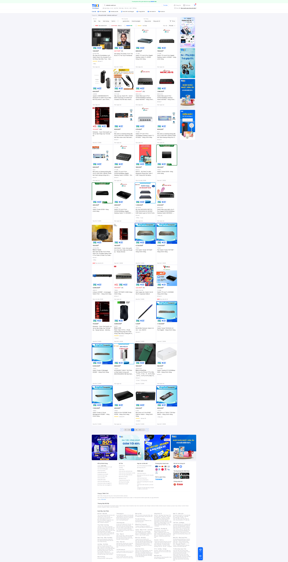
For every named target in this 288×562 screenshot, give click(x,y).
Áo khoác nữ (126, 516)
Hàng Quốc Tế (158, 513)
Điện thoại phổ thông (104, 540)
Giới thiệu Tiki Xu (122, 478)
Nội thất (141, 541)
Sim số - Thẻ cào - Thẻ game (165, 546)
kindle (157, 505)
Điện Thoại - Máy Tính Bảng (105, 537)
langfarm (104, 507)
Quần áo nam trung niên (124, 530)
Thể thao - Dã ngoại (160, 517)
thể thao (135, 8)
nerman (160, 505)
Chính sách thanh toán (142, 478)
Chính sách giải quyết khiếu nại (125, 474)
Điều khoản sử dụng (123, 476)
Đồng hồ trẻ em (149, 527)
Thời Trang (165, 515)
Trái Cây (99, 526)
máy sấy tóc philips (182, 551)
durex (127, 505)
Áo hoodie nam (122, 526)
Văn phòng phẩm (165, 557)
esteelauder (107, 505)
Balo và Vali (138, 513)
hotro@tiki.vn (109, 483)
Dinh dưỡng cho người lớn (105, 520)
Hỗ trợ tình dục (108, 553)
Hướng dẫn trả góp (102, 479)
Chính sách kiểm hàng (102, 476)
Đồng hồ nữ (142, 526)
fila (114, 507)
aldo (145, 505)
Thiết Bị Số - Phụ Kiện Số (160, 528)
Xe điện (167, 550)
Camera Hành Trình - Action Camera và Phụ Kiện (181, 541)
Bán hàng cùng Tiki (141, 467)
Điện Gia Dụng (101, 556)
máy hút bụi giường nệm (181, 556)
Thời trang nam (120, 522)
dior (102, 505)
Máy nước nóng (181, 518)
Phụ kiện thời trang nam (143, 521)
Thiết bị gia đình (109, 558)
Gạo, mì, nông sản (104, 530)
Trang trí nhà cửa (138, 539)
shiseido (99, 507)
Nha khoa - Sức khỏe (162, 545)
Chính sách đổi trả (101, 477)
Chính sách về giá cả (141, 473)
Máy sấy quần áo (179, 520)
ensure (124, 505)
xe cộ (111, 8)
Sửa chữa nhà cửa (141, 540)
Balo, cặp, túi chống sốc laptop (144, 516)
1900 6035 (103, 499)
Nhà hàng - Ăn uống (161, 544)
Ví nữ (130, 551)
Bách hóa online (160, 521)
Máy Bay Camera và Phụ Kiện (181, 546)
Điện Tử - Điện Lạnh (178, 513)
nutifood (153, 505)
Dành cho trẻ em (103, 532)
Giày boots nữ (121, 538)
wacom (164, 505)
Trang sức (137, 526)
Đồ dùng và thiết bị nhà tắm (144, 542)
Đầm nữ (121, 515)
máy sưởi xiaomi (182, 555)
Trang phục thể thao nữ (178, 524)
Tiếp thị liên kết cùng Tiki (124, 480)
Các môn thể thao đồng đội (182, 530)
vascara (99, 505)
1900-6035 (103, 465)
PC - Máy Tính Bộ (141, 535)
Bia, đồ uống (102, 531)
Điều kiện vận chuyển (123, 483)
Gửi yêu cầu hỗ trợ (101, 470)
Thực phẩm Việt (108, 527)
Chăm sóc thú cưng (139, 550)
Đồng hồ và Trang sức (141, 524)
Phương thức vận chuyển (103, 474)
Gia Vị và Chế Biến (142, 553)
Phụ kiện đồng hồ (141, 527)
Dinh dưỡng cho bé (104, 518)
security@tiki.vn (108, 485)
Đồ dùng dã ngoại (182, 525)
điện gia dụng (106, 8)
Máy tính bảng (103, 541)
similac (179, 505)
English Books (162, 558)
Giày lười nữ (127, 538)
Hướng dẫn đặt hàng (102, 472)
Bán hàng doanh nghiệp (124, 482)
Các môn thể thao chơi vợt (181, 531)
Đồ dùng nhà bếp (101, 558)
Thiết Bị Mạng (143, 533)
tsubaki (116, 507)
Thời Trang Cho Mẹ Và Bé (103, 515)
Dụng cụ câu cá (179, 529)
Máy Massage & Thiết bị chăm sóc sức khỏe (106, 549)
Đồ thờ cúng (140, 545)
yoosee (173, 505)
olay (176, 505)
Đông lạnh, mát (106, 529)
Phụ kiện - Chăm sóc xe (159, 550)
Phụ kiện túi (130, 552)
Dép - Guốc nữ (126, 535)
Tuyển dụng (121, 469)
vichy (111, 507)
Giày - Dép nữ (120, 534)
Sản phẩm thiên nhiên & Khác (105, 550)
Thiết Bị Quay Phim (181, 545)
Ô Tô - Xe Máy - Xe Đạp (160, 549)
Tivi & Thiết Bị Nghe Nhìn (161, 524)
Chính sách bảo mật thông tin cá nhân (127, 473)
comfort (183, 505)
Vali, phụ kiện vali (148, 516)
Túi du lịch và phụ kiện (143, 515)
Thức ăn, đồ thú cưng (104, 533)
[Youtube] (178, 466)
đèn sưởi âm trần (179, 559)
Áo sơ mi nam (125, 525)
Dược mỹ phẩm (109, 554)
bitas (187, 505)
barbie (117, 505)
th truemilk (112, 505)
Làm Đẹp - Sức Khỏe (103, 544)
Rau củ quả (102, 527)
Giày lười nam (119, 543)
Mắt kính (147, 520)
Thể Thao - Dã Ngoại (178, 522)
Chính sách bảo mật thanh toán (125, 471)
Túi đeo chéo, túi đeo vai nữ (122, 551)
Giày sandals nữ (123, 536)
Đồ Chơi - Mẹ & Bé (102, 513)
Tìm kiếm (165, 5)
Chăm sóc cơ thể (104, 548)
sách (130, 8)
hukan (108, 507)
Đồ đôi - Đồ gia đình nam (126, 527)
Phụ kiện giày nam (123, 545)
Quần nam (125, 524)
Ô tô (162, 551)
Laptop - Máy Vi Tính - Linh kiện (143, 529)
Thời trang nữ (119, 513)
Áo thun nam (119, 524)
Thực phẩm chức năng (105, 547)
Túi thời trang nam (121, 555)
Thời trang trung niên (123, 520)
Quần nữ (125, 515)
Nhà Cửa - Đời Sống (140, 537)
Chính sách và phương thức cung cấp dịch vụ (145, 482)
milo (138, 505)
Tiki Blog (121, 467)
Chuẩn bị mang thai (104, 522)
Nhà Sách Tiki (158, 555)
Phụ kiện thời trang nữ (140, 520)
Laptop (147, 535)
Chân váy (126, 517)
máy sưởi (175, 550)
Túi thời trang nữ (120, 549)
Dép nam (123, 544)
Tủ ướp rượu (186, 520)
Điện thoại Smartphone (102, 539)
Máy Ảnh (184, 546)
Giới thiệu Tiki (122, 465)
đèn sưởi (179, 550)
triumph (148, 505)
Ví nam (117, 556)
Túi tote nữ (124, 552)
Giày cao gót (119, 535)
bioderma (132, 505)
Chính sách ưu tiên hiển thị (142, 479)
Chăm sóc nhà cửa (106, 535)
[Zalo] (181, 466)
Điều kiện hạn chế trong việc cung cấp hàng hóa (145, 476)
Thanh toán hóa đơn (158, 541)
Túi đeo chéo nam (124, 556)
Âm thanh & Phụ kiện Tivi (178, 515)
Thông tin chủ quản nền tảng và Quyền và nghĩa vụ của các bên (145, 488)
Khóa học (166, 541)
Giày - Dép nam (120, 541)
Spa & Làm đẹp (163, 542)
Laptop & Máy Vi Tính (164, 522)
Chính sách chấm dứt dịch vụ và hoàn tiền (145, 485)
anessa (168, 505)
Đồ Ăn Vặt (140, 554)
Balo (136, 515)
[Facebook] (175, 466)
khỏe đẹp (121, 8)
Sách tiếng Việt (157, 557)
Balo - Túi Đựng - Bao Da (181, 542)
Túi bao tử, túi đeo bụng (128, 557)
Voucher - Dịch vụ (159, 540)
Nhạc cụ (145, 545)
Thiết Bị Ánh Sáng (181, 540)
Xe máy (158, 551)
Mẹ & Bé (162, 520)
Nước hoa (102, 553)
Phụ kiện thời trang (140, 519)
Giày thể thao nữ (183, 532)
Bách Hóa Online (139, 549)
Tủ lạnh (177, 516)
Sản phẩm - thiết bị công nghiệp (162, 523)
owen (120, 505)
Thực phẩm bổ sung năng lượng (181, 533)
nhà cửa (126, 8)
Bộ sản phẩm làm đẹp (105, 553)
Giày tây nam (126, 543)
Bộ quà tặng (141, 556)
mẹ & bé (116, 8)
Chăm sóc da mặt (101, 545)
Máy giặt (177, 517)
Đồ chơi (110, 515)
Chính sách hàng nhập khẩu (103, 481)
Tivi (176, 518)
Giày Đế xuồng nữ (125, 539)
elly (135, 505)
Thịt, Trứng (104, 526)
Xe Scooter (165, 551)
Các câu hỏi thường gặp (103, 468)
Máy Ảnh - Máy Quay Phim (180, 537)
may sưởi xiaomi (179, 554)
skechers (142, 505)
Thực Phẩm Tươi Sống (103, 525)
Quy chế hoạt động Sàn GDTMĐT (144, 465)
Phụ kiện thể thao (181, 526)
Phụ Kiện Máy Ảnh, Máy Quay (179, 539)
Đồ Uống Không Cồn (143, 555)
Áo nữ (117, 515)
